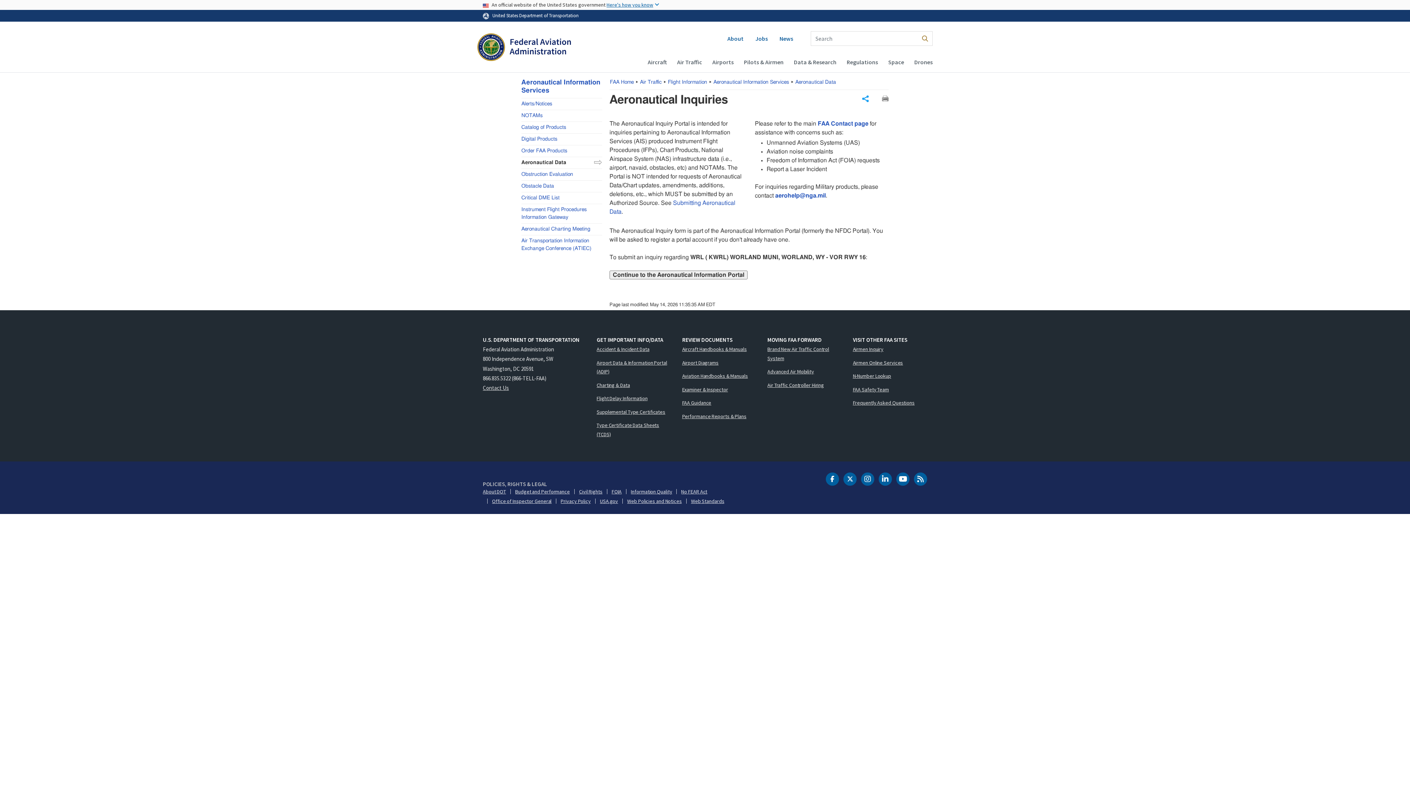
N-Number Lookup (872, 376)
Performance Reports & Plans (714, 416)
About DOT (494, 491)
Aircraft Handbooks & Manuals (714, 349)
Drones (923, 62)
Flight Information (687, 82)
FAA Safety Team (871, 389)
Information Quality (651, 491)
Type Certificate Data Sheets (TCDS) (628, 430)
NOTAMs (532, 115)
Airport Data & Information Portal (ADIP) (632, 367)
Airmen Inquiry (868, 349)
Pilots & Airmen (764, 62)
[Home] (524, 48)
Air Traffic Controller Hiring (795, 385)
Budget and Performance (542, 491)
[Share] (865, 98)
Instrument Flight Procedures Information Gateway (554, 213)
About (735, 38)
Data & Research (815, 62)
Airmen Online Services (878, 362)
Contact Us (496, 387)
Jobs (761, 38)
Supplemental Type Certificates (631, 412)
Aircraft (657, 62)
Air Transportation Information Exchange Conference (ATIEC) (556, 244)
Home (622, 82)
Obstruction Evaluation (547, 174)
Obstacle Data (537, 186)
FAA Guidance (697, 402)
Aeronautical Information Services (751, 82)
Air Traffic (689, 62)
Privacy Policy (576, 501)
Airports (723, 62)
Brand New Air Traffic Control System (798, 354)
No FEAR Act (694, 491)
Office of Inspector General (522, 501)
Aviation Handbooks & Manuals (715, 376)
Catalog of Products (543, 127)
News (786, 38)
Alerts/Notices (536, 103)
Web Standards (707, 501)
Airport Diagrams (700, 362)
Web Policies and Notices (654, 501)
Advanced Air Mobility (790, 371)
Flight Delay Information (622, 398)
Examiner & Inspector (705, 389)
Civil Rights (591, 491)
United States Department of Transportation (535, 15)
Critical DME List (540, 197)
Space (896, 62)
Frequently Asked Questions (884, 402)
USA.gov (609, 501)
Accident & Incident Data (623, 349)
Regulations (862, 62)
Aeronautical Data (815, 82)
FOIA (617, 491)
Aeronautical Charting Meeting (555, 229)
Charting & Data (613, 385)
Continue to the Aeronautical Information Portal (678, 275)
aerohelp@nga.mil (800, 196)
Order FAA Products (544, 150)
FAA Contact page (843, 124)
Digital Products (539, 139)
